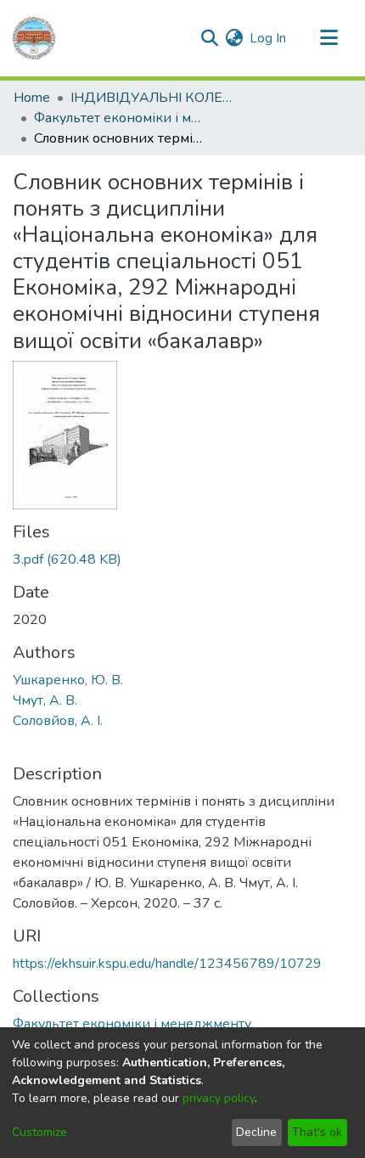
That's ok (317, 1132)
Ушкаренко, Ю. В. (68, 680)
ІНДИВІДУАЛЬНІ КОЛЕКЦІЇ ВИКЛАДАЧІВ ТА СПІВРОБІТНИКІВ (155, 97)
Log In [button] (269, 38)
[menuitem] (233, 38)
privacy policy (218, 1098)
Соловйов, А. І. (58, 720)
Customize (39, 1132)
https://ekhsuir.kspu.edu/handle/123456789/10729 (167, 963)
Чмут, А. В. (45, 700)
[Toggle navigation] (328, 38)
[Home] (34, 38)
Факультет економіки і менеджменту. (119, 118)
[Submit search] (209, 38)
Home (32, 97)
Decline (256, 1132)
